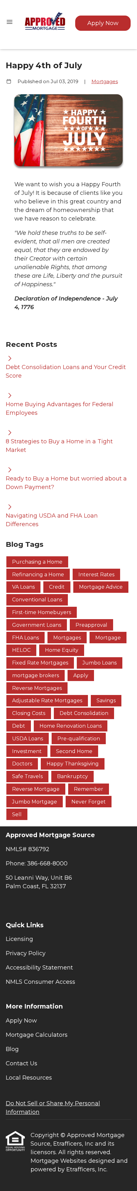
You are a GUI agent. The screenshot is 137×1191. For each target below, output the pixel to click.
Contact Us (21, 1063)
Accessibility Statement (39, 967)
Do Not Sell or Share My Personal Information (53, 1107)
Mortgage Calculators (37, 1034)
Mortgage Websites (59, 1160)
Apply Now (103, 23)
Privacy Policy (26, 953)
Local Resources (29, 1077)
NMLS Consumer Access (40, 981)
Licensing (19, 939)
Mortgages (104, 81)
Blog (12, 1049)
